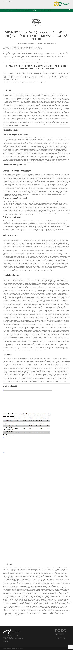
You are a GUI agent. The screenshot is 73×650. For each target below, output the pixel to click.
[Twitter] (4, 1)
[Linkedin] (9, 1)
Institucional (10, 10)
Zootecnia (18, 10)
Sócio (49, 10)
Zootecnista (26, 10)
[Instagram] (11, 1)
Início (5, 10)
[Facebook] (6, 1)
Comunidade (43, 10)
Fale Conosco (60, 634)
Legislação (34, 10)
